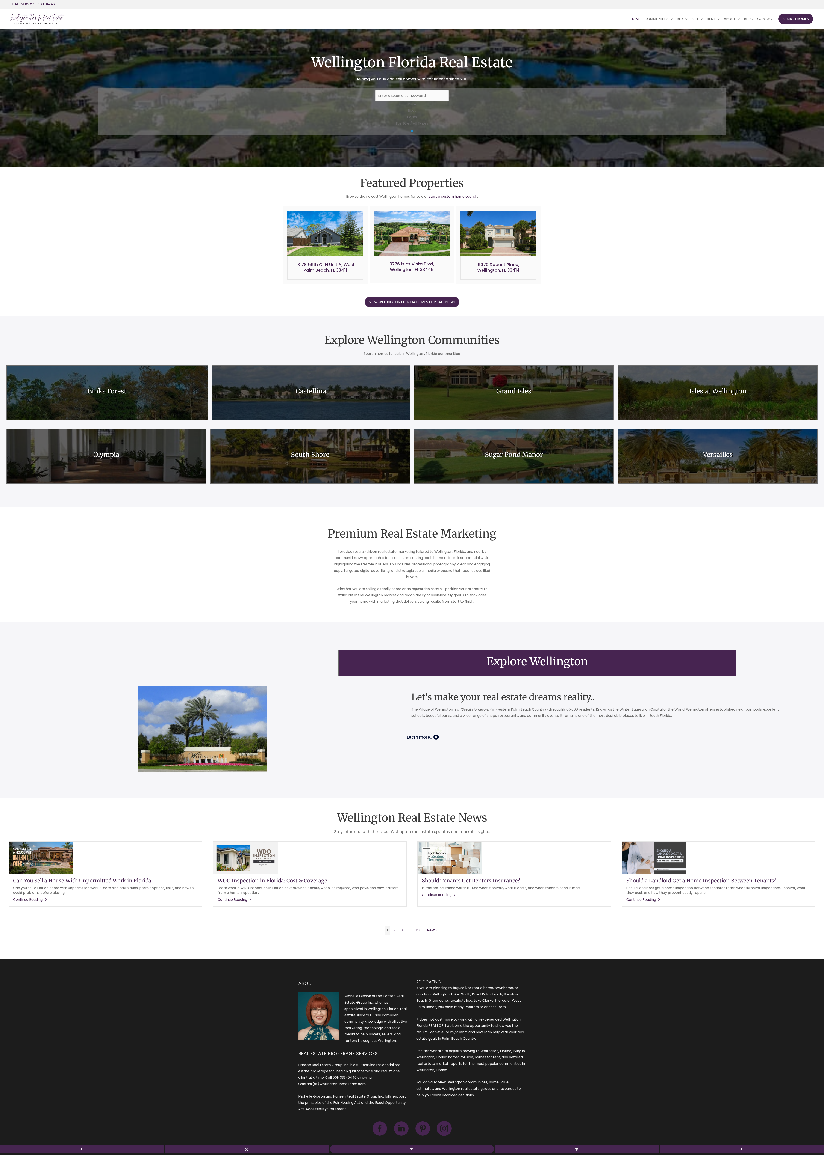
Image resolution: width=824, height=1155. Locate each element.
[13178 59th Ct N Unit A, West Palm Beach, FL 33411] (325, 233)
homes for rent (487, 1057)
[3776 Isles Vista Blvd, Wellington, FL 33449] (412, 232)
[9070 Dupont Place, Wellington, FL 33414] (498, 233)
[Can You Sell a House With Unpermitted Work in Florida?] (41, 857)
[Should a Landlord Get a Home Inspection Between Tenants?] (654, 857)
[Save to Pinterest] (412, 1149)
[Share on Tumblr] (742, 1149)
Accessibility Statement (326, 1109)
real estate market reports (439, 1063)
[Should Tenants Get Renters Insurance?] (450, 857)
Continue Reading (30, 899)
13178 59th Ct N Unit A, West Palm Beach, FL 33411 (325, 267)
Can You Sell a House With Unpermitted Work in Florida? (83, 880)
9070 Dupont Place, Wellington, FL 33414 (498, 267)
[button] (795, 19)
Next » (432, 930)
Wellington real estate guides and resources (479, 1088)
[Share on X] (247, 1149)
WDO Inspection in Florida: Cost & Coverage (272, 880)
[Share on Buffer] (577, 1149)
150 (418, 930)
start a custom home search (453, 196)
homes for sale (460, 1057)
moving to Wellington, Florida (487, 1050)
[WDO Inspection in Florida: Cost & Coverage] (245, 857)
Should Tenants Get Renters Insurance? (471, 880)
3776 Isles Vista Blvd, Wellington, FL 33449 (411, 267)
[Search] (412, 131)
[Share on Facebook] (82, 1149)
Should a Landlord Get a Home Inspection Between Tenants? (701, 880)
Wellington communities (467, 1082)
